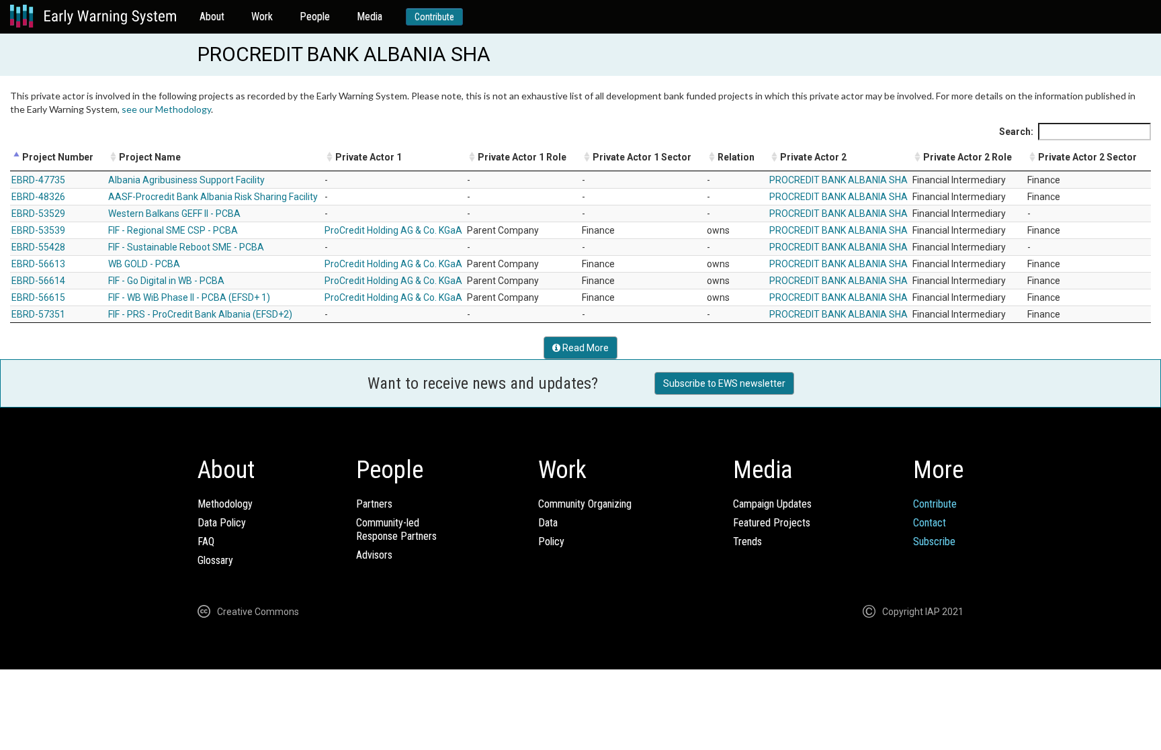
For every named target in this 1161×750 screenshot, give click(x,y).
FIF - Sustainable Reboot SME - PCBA (186, 247)
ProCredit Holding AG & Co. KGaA (393, 230)
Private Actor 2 (813, 157)
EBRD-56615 (38, 297)
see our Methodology (166, 109)
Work (262, 16)
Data (548, 522)
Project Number (57, 157)
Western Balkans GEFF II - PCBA (174, 213)
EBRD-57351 (38, 314)
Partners (374, 504)
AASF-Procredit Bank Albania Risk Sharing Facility (213, 196)
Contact (929, 522)
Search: (1016, 131)
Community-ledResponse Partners (396, 529)
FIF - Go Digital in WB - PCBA (166, 280)
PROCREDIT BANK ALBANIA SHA (838, 180)
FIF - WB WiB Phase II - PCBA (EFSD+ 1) (189, 297)
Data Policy (222, 522)
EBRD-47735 (38, 180)
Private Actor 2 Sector (1087, 157)
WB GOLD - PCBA (144, 264)
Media (369, 16)
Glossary (215, 560)
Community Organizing (585, 504)
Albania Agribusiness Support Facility (186, 180)
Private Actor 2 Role (967, 157)
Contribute (434, 16)
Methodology (225, 504)
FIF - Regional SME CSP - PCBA (173, 230)
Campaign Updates (772, 504)
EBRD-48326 (38, 196)
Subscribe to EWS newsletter (724, 383)
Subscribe (934, 541)
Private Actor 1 (368, 157)
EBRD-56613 (38, 264)
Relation (736, 157)
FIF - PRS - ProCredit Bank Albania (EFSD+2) (200, 314)
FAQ (206, 541)
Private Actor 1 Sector (642, 157)
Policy (551, 541)
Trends (747, 541)
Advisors (374, 555)
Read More (584, 347)
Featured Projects (771, 522)
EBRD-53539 (38, 230)
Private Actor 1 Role (522, 157)
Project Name (150, 157)
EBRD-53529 (38, 213)
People (315, 16)
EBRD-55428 (38, 247)
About (212, 16)
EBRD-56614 (38, 280)
